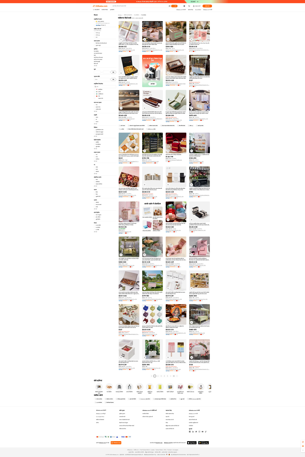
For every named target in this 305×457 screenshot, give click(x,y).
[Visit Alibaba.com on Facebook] (190, 432)
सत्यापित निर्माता (145, 413)
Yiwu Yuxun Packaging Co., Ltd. (173, 230)
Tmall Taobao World (144, 449)
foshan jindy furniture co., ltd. (196, 161)
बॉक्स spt (191, 125)
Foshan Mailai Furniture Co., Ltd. (126, 265)
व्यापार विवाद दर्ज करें (170, 419)
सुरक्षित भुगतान (122, 413)
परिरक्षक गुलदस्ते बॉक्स (121, 399)
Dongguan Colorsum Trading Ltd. (174, 160)
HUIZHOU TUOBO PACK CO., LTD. (197, 265)
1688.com (136, 449)
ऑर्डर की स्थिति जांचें (193, 419)
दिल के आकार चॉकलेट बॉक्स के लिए (168, 125)
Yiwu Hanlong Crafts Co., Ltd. (173, 265)
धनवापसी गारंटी (122, 416)
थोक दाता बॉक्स (99, 399)
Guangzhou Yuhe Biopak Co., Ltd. (174, 120)
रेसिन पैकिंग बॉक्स (182, 125)
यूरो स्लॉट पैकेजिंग (133, 399)
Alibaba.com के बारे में (101, 410)
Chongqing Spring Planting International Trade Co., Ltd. (152, 299)
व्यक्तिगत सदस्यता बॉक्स (153, 125)
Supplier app (159, 442)
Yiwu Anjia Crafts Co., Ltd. (125, 231)
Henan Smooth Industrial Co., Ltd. (150, 161)
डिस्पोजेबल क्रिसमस (110, 402)
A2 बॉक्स (122, 129)
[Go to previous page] (151, 376)
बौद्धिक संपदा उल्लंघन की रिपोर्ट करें (172, 425)
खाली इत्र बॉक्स (200, 125)
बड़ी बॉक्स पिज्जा (173, 399)
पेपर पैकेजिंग (136, 15)
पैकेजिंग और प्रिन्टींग (128, 15)
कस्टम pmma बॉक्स (151, 129)
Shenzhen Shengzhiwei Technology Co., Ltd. (199, 50)
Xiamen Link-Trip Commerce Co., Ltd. (175, 50)
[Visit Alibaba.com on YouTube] (202, 432)
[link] (303, 442)
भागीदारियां (191, 425)
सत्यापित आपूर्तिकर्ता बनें (193, 422)
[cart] (189, 6)
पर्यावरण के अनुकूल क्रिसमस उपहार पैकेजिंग (137, 125)
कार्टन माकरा (123, 125)
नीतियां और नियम (122, 428)
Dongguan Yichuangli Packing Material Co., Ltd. (152, 118)
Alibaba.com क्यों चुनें (100, 413)
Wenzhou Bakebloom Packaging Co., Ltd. (152, 50)
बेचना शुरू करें (191, 416)
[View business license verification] (167, 454)
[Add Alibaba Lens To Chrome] (116, 442)
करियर (97, 422)
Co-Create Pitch (100, 416)
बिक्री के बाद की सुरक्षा (123, 422)
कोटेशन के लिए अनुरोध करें (147, 416)
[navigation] (105, 195)
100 (174, 376)
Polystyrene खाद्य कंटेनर (145, 399)
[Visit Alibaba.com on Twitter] (196, 432)
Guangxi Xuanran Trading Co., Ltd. (197, 230)
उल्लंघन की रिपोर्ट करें (170, 428)
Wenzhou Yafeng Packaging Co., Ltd (174, 196)
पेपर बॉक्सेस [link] (143, 15)
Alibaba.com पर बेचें (193, 413)
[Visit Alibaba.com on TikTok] (206, 432)
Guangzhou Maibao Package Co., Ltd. (128, 299)
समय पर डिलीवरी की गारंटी (124, 419)
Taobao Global (159, 449)
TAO (165, 449)
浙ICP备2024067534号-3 (193, 454)
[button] (170, 6)
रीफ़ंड (167, 422)
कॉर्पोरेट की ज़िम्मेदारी (100, 419)
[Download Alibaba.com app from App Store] (192, 442)
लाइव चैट (167, 416)
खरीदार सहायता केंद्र (170, 413)
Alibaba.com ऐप (168, 442)
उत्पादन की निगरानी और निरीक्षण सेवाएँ (126, 425)
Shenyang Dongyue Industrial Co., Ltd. (198, 118)
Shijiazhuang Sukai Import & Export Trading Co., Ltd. (176, 83)
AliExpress (129, 449)
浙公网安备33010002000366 (178, 454)
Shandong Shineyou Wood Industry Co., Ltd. (199, 85)
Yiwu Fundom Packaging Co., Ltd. (127, 50)
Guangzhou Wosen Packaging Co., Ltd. (128, 83)
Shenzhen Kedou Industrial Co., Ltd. (127, 195)
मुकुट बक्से (182, 399)
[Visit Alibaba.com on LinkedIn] (193, 432)
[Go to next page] (177, 376)
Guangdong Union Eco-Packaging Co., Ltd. (129, 161)
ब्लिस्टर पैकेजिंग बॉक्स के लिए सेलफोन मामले (136, 129)
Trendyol (169, 449)
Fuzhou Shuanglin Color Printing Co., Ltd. (152, 265)
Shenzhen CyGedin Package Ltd (126, 118)
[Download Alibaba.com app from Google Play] (203, 442)
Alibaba (120, 15)
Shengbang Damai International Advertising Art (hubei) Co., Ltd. (199, 195)
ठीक (113, 72)
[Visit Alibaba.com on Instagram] (199, 432)
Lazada (152, 449)
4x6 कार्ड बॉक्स (99, 402)
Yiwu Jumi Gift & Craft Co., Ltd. (149, 196)
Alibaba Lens (102, 442)
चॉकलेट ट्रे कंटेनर (110, 399)
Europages (175, 449)
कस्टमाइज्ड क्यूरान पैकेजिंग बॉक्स (160, 399)
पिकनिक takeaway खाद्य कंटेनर (195, 399)
